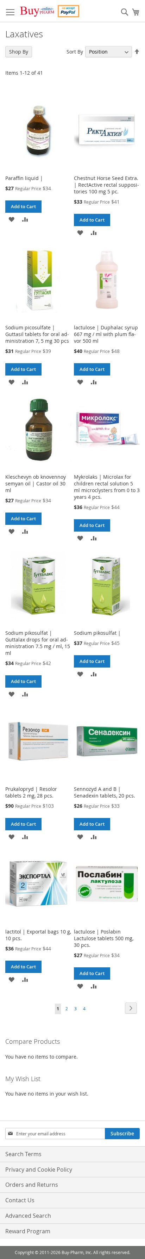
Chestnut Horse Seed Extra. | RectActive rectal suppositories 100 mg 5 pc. (106, 185)
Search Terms (23, 1154)
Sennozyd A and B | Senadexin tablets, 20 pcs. (104, 792)
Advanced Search (28, 1216)
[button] (11, 219)
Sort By (75, 51)
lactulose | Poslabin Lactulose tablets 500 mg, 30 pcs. (103, 938)
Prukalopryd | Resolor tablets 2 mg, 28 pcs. (31, 792)
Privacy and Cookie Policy (38, 1169)
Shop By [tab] (18, 51)
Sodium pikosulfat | (97, 633)
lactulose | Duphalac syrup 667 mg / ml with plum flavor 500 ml (106, 334)
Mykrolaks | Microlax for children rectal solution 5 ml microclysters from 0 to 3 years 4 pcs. (107, 486)
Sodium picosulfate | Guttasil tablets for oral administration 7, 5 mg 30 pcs (37, 334)
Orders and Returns (31, 1185)
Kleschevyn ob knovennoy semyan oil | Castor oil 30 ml (35, 483)
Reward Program (27, 1231)
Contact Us (19, 1200)
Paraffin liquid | (24, 178)
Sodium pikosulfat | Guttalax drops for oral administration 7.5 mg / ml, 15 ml (37, 643)
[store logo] (49, 11)
